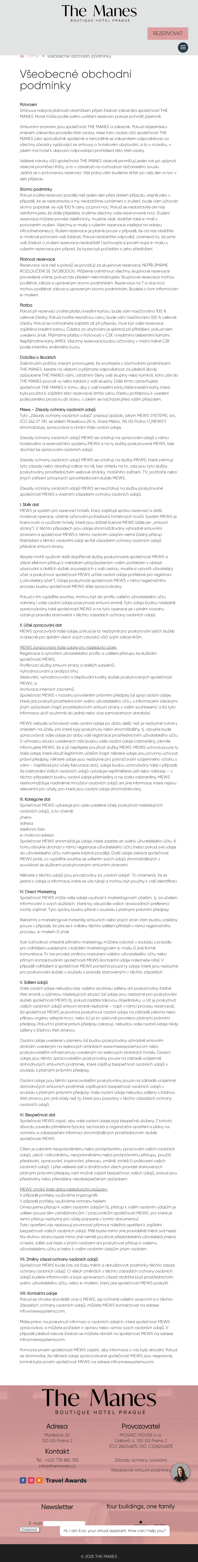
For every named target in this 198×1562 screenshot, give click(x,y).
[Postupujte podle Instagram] (31, 1480)
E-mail (35, 1523)
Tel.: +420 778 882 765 (57, 1460)
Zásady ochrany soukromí (141, 1460)
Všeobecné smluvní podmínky (141, 1470)
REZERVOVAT (168, 33)
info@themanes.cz (57, 1466)
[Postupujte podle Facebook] (23, 1480)
